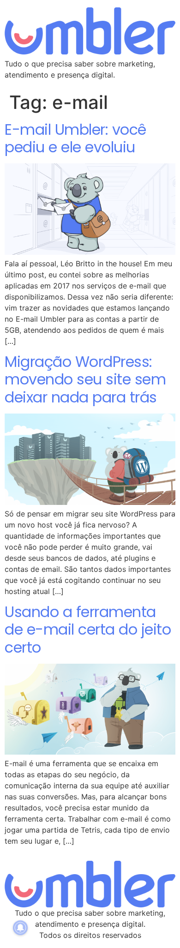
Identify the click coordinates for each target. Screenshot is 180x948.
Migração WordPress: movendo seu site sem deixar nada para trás (85, 379)
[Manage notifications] (20, 927)
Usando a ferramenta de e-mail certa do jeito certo (88, 629)
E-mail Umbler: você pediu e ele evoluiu (75, 138)
